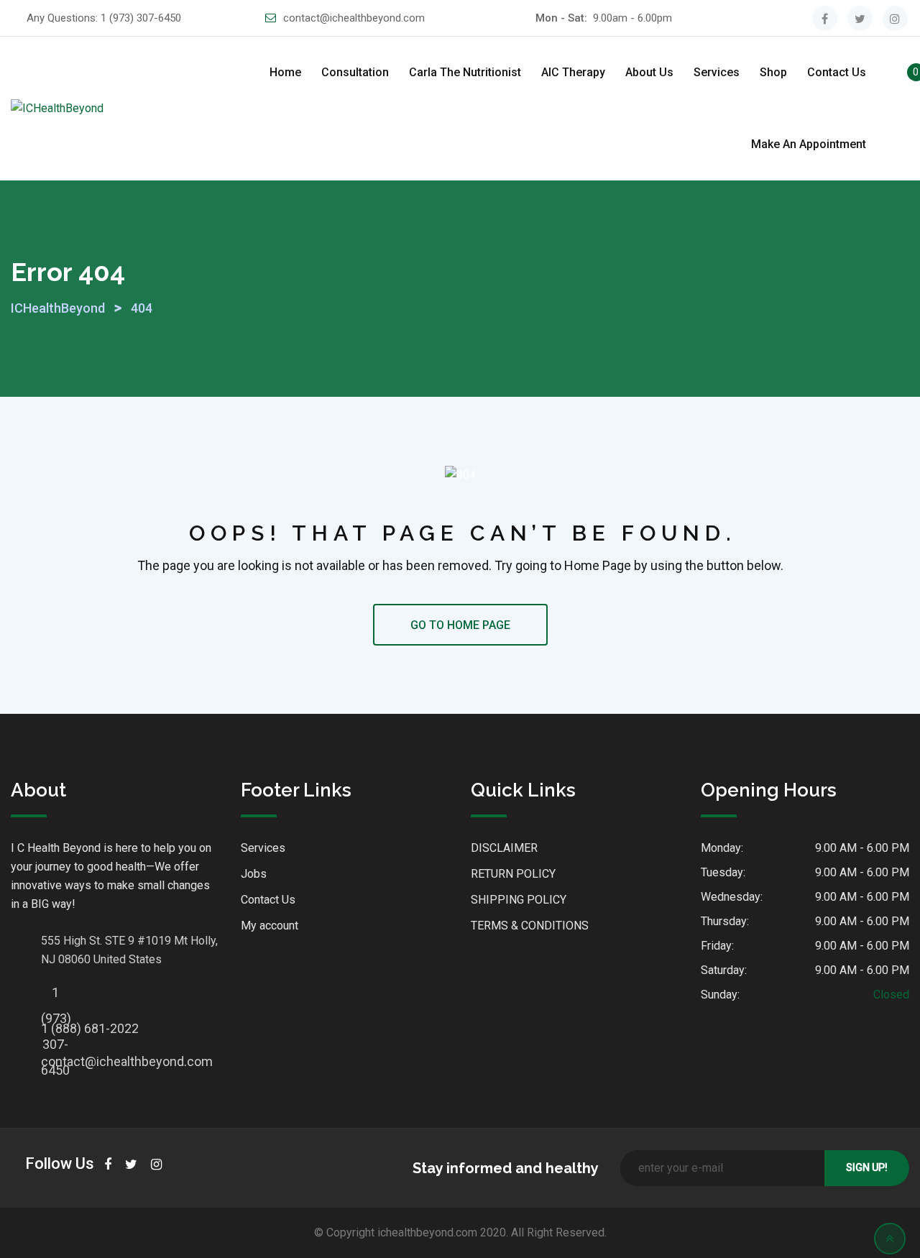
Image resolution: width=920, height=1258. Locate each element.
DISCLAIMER (504, 848)
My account (269, 925)
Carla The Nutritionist (465, 72)
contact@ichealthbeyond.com (354, 18)
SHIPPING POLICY (518, 899)
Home (285, 72)
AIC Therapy (573, 72)
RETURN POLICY (513, 874)
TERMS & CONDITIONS (530, 925)
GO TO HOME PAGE (460, 625)
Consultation (355, 72)
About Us (649, 72)
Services (717, 72)
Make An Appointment (808, 144)
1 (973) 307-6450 (141, 18)
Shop (773, 72)
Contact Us (836, 72)
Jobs (254, 874)
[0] (901, 74)
